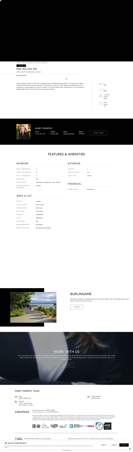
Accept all (124, 445)
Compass (72, 415)
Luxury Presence (46, 438)
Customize (114, 445)
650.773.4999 (54, 133)
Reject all (104, 445)
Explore (76, 307)
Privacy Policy (109, 438)
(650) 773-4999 (95, 398)
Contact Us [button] (66, 365)
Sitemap (102, 438)
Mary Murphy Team (83, 438)
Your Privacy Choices (66, 450)
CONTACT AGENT (98, 133)
